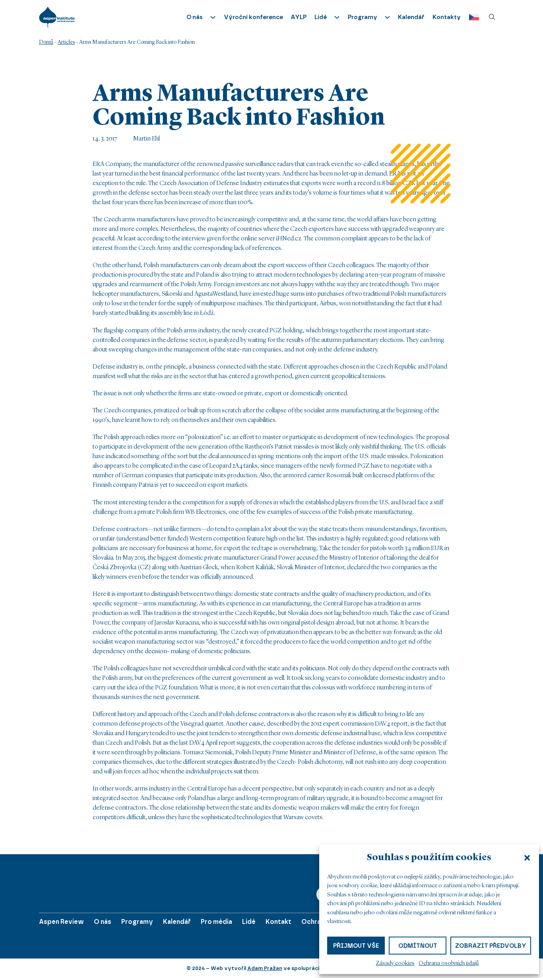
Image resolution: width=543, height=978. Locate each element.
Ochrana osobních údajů (449, 963)
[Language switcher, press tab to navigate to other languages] (472, 17)
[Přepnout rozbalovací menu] (212, 17)
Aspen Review (61, 921)
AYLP (298, 17)
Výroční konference (253, 17)
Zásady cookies (395, 963)
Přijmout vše (356, 945)
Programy (137, 921)
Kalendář (411, 17)
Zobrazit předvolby (490, 945)
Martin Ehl (146, 139)
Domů (46, 42)
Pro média (216, 921)
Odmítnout (417, 945)
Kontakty (446, 17)
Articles (66, 42)
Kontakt (278, 921)
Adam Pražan (264, 968)
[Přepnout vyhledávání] (492, 17)
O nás (102, 921)
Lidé (249, 921)
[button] (527, 858)
